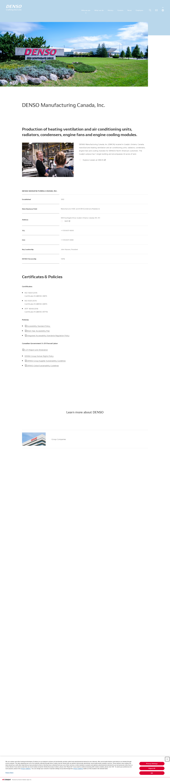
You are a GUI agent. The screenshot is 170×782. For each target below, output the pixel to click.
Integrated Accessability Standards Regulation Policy (48, 335)
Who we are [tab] (85, 10)
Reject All (152, 768)
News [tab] (129, 10)
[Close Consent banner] (167, 759)
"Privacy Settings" (26, 768)
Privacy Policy (9, 772)
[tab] (150, 10)
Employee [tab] (139, 10)
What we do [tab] (98, 10)
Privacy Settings (152, 763)
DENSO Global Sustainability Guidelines (43, 365)
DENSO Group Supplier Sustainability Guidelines (46, 360)
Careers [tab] (120, 10)
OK (152, 773)
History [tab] (110, 10)
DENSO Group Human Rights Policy (39, 356)
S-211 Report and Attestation (36, 349)
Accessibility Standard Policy (39, 326)
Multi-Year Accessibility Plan (38, 330)
